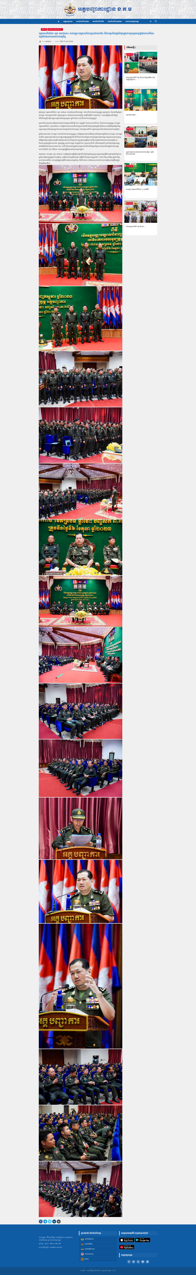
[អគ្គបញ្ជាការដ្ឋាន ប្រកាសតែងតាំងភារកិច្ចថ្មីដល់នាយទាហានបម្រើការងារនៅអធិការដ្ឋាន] (140, 99)
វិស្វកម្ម (87, 1259)
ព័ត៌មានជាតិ (44, 29)
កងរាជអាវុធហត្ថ (132, 21)
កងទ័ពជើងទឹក (98, 21)
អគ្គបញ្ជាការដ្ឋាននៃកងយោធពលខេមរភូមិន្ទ (55, 29)
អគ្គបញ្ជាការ (67, 21)
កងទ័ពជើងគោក (82, 21)
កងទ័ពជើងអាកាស (115, 21)
